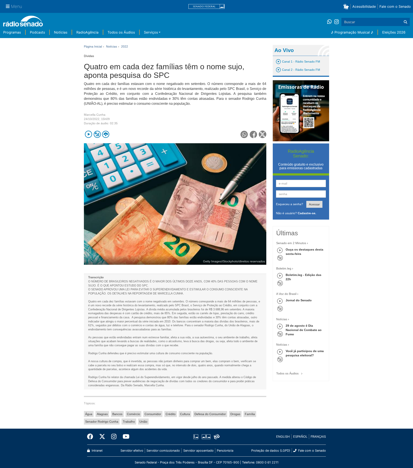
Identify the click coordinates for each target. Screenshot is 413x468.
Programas (12, 32)
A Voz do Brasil (286, 294)
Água (88, 414)
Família (250, 414)
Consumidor (153, 414)
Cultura (185, 414)
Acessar (314, 204)
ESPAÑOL (300, 436)
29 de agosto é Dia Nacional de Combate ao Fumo (304, 330)
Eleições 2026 (393, 32)
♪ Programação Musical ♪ (352, 32)
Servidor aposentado (198, 450)
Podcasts (37, 32)
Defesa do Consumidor (210, 414)
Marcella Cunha (94, 114)
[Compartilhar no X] (262, 134)
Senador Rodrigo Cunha (101, 421)
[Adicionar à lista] (97, 134)
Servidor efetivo (131, 450)
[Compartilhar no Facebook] (253, 134)
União (143, 421)
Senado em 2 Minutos (291, 243)
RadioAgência (87, 32)
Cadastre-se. (307, 213)
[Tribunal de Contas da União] (216, 436)
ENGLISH (283, 436)
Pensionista (225, 450)
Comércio (133, 414)
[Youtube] (124, 436)
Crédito (171, 414)
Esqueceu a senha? (289, 204)
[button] (346, 6)
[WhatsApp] (330, 22)
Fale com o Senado (395, 6)
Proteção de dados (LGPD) (270, 450)
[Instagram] (336, 22)
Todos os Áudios (121, 32)
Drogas (235, 414)
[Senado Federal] (206, 6)
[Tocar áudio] (88, 134)
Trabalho (129, 421)
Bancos (117, 414)
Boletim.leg (283, 268)
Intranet (97, 450)
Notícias (60, 32)
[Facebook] (91, 436)
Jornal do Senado (299, 300)
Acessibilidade (364, 6)
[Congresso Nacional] (206, 436)
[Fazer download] (106, 134)
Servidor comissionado (163, 450)
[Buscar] (405, 22)
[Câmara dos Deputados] (196, 436)
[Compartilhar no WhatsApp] (244, 134)
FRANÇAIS (318, 436)
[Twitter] (102, 436)
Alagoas (102, 414)
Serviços (151, 32)
